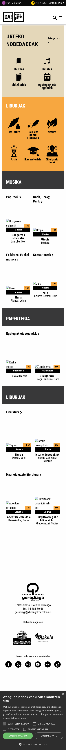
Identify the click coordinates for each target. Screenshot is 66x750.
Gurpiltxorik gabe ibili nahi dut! (47, 520)
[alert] (33, 720)
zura (45, 294)
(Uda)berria (47, 377)
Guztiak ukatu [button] (49, 735)
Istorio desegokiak (47, 458)
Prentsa (41, 2)
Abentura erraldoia (19, 518)
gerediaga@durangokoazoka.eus (33, 612)
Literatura (12, 412)
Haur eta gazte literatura (22, 474)
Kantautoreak (42, 255)
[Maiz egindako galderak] (33, 2)
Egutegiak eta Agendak (21, 333)
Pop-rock (12, 197)
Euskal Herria (18, 376)
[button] (4, 723)
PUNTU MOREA (13, 2)
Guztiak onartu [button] (18, 735)
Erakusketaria (55, 2)
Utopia (45, 241)
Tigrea (18, 456)
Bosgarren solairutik (18, 238)
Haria (18, 299)
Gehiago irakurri (18, 718)
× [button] (62, 694)
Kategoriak (53, 38)
